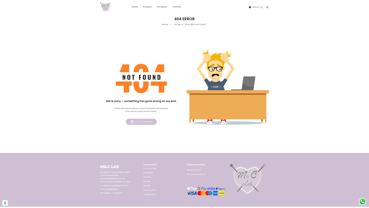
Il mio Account (150, 168)
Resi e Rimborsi (194, 170)
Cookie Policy (149, 194)
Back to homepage (144, 122)
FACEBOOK (118, 193)
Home (165, 24)
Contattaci (148, 172)
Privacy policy (149, 190)
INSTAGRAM (105, 193)
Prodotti (147, 177)
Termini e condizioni (196, 174)
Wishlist (146, 185)
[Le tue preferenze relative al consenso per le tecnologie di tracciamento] (5, 203)
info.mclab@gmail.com (118, 185)
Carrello (257, 7)
